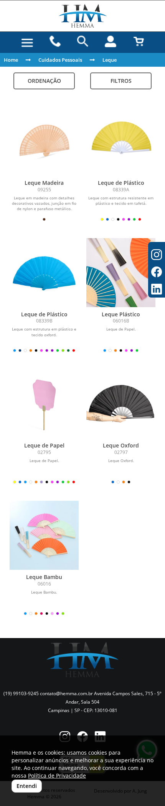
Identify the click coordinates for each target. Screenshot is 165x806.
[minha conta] (110, 41)
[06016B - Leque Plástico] (120, 272)
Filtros (121, 80)
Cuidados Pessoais (60, 59)
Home (11, 59)
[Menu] (27, 43)
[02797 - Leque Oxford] (120, 403)
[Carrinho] (138, 41)
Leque (109, 59)
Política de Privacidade (57, 775)
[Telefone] (55, 41)
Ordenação (44, 80)
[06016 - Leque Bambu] (44, 535)
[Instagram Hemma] (156, 255)
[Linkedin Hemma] (156, 290)
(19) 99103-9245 (21, 693)
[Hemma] (82, 15)
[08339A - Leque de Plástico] (120, 141)
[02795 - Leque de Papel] (44, 403)
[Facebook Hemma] (156, 272)
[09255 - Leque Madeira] (44, 141)
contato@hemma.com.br (66, 693)
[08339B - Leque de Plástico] (44, 272)
